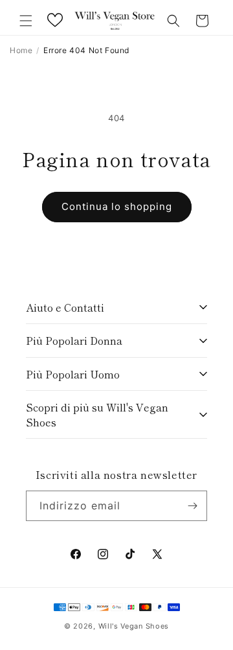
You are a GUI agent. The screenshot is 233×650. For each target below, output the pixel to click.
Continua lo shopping (116, 206)
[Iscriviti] (192, 506)
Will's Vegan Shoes (134, 626)
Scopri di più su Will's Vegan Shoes (97, 414)
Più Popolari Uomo (73, 374)
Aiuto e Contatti (65, 307)
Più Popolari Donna (74, 340)
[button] (26, 20)
